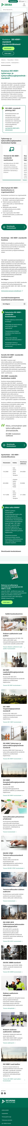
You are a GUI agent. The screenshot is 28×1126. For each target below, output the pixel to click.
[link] (22, 1)
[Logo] (7, 5)
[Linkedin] (2, 1093)
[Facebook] (5, 1093)
